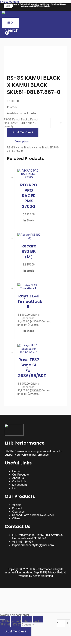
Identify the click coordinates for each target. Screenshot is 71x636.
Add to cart (23, 132)
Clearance (18, 511)
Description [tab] (22, 141)
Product (17, 508)
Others (16, 518)
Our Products (20, 474)
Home (16, 471)
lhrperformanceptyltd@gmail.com (33, 545)
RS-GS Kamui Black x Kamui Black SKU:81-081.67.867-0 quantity (21, 123)
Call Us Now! (45, 4)
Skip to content (9, 1)
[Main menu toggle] (10, 23)
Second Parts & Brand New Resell (33, 515)
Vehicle (16, 505)
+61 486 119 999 (22, 541)
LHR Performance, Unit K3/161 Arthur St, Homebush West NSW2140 (37, 536)
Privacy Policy (56, 572)
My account (19, 484)
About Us (18, 478)
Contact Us (19, 481)
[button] (10, 30)
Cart (14, 488)
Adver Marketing (43, 576)
